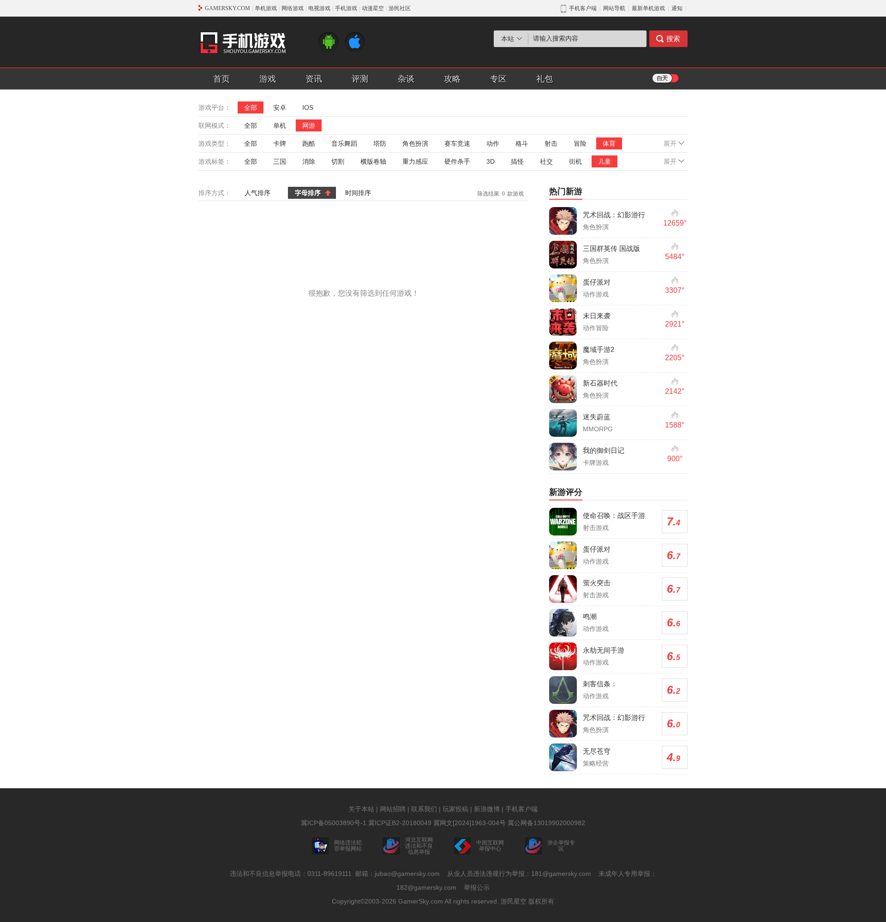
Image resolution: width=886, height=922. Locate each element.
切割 (337, 161)
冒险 (580, 143)
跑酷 (308, 143)
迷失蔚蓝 (597, 417)
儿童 (604, 161)
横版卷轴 (373, 161)
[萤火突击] (563, 589)
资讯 (313, 78)
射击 (551, 143)
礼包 (544, 78)
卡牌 (279, 143)
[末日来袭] (563, 322)
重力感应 (415, 161)
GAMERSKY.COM (227, 8)
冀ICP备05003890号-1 (333, 823)
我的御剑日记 (603, 450)
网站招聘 (393, 809)
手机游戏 (346, 8)
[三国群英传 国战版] (563, 254)
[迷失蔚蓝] (563, 423)
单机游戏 (266, 8)
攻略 (452, 78)
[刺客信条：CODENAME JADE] (563, 690)
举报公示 (477, 887)
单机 (279, 125)
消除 (308, 161)
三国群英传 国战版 (611, 248)
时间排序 (358, 192)
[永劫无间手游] (563, 656)
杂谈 (406, 78)
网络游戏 (292, 8)
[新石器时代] (563, 389)
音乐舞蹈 (344, 143)
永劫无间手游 (603, 650)
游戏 (267, 78)
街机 (575, 161)
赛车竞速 (457, 143)
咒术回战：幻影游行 (614, 215)
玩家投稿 (455, 809)
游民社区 (400, 8)
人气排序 (257, 192)
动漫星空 (373, 8)
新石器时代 (600, 383)
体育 (609, 143)
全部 (250, 107)
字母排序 (308, 192)
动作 (492, 143)
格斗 (521, 143)
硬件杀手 (457, 161)
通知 (676, 8)
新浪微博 (487, 809)
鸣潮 (590, 616)
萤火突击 (597, 583)
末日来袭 (597, 316)
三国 (279, 161)
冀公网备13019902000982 (546, 823)
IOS (307, 107)
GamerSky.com (420, 901)
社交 (546, 161)
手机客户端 (521, 809)
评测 (360, 78)
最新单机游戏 (648, 8)
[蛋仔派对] (563, 288)
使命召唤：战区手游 (614, 515)
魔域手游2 (598, 349)
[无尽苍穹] (563, 757)
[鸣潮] (563, 622)
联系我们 (424, 809)
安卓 (279, 107)
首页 (221, 78)
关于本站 (361, 809)
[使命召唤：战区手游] (563, 521)
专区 (498, 78)
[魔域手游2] (563, 355)
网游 (308, 125)
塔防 (379, 143)
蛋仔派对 (597, 282)
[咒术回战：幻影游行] (563, 221)
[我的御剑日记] (563, 456)
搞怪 (517, 161)
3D (490, 161)
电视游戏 (319, 8)
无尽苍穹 (597, 751)
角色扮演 (415, 143)
